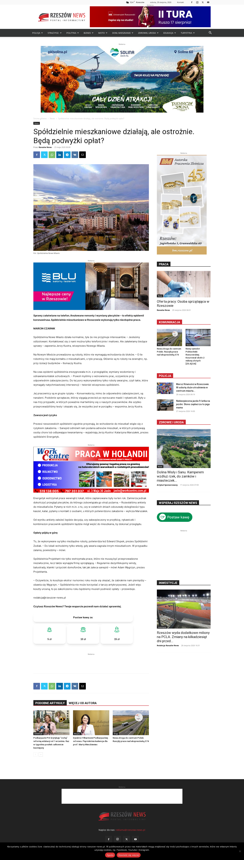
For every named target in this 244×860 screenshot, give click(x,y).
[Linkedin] (59, 154)
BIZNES (87, 32)
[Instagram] (197, 2)
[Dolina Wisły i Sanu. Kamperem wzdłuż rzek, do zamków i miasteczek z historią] (184, 448)
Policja (165, 376)
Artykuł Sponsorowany (167, 485)
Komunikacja (169, 322)
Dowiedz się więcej (128, 855)
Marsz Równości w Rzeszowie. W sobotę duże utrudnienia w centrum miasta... (192, 387)
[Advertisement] (91, 661)
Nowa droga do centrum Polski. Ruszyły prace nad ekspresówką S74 (169, 351)
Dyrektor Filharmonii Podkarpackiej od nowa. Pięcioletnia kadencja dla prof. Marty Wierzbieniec (90, 741)
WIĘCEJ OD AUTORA (83, 703)
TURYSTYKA (186, 32)
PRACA (163, 264)
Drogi (116, 733)
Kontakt (180, 2)
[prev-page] (35, 754)
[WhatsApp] (52, 154)
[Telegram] (67, 154)
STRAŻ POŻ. (53, 32)
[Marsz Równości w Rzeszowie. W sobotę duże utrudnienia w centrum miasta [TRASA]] (165, 388)
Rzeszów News (45, 147)
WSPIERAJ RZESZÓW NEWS (178, 503)
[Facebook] (191, 2)
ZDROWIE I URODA (171, 422)
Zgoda (110, 855)
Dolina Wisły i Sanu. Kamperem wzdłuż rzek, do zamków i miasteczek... (180, 476)
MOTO (101, 32)
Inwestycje (162, 627)
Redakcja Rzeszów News (168, 645)
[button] (210, 33)
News (52, 118)
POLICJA (36, 32)
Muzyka (77, 733)
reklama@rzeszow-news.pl (130, 829)
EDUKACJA (168, 32)
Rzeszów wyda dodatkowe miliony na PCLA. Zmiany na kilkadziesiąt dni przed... (183, 637)
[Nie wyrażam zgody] (240, 851)
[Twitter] (202, 2)
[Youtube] (208, 2)
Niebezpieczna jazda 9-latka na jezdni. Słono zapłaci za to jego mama (193, 404)
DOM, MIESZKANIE (121, 32)
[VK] (75, 154)
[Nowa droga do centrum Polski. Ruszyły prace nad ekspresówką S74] (131, 722)
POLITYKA (71, 32)
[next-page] (41, 754)
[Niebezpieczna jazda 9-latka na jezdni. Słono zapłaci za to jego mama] (165, 405)
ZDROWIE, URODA (147, 32)
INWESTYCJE (168, 583)
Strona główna (40, 118)
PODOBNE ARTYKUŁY (50, 703)
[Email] (82, 154)
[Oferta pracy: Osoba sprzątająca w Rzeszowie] (184, 284)
